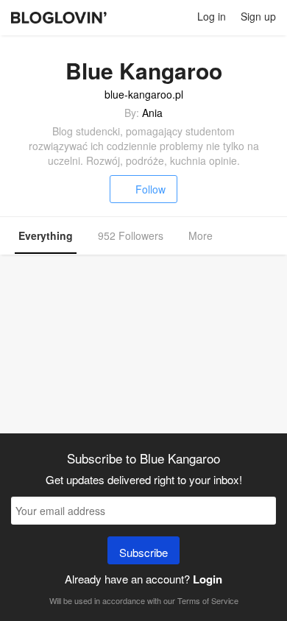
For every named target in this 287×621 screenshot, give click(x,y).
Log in (211, 16)
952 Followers (130, 235)
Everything (45, 235)
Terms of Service (207, 600)
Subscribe (143, 552)
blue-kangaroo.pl (143, 94)
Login (207, 579)
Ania (152, 112)
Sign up (258, 16)
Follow (150, 189)
